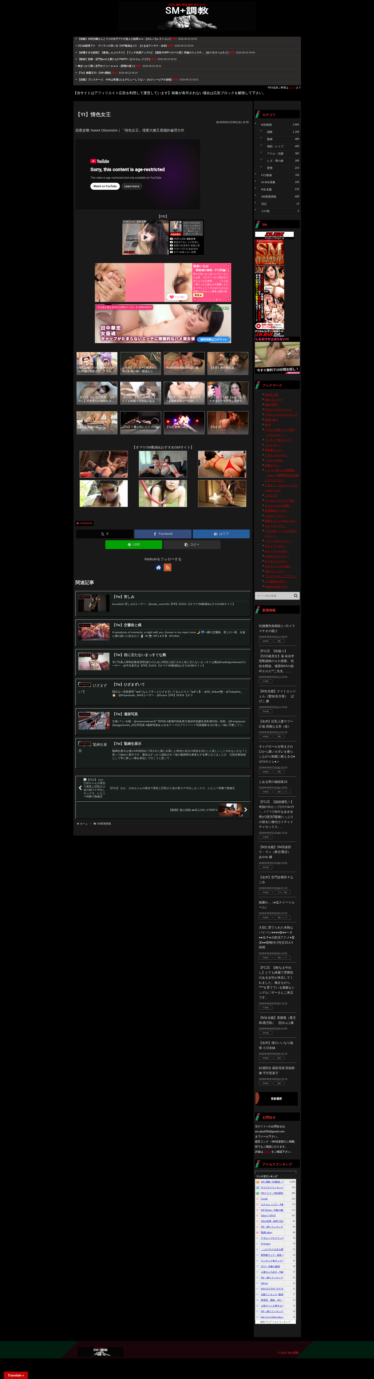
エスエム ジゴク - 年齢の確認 (276, 1204)
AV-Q (268, 424)
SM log (264, 1283)
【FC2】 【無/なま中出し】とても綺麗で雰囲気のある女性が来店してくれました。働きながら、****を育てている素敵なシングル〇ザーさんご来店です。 (277, 982)
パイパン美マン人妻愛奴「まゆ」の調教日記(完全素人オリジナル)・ (281, 475)
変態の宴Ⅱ (271, 419)
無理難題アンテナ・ (277, 510)
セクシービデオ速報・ (278, 505)
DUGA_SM (271, 394)
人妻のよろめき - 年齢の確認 (276, 1272)
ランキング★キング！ (278, 439)
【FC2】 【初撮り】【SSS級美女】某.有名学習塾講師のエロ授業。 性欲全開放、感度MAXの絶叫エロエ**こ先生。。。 (276, 661)
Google (264, 1198)
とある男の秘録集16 (273, 781)
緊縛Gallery (266, 1232)
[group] (97, 363)
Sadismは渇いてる (276, 586)
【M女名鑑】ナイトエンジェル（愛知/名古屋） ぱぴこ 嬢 (277, 696)
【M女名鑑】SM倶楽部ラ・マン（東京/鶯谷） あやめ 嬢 (276, 852)
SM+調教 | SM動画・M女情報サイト (280, 1181)
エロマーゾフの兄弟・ (278, 566)
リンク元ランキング (266, 1176)
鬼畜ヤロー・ (273, 465)
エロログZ (271, 495)
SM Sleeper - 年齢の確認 (273, 1210)
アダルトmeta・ (275, 460)
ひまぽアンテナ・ (276, 515)
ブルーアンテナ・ (276, 525)
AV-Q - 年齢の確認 (270, 1266)
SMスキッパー (273, 399)
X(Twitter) (266, 1243)
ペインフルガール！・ (278, 540)
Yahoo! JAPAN (268, 1215)
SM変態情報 (85, 523)
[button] (192, 544)
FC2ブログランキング (278, 409)
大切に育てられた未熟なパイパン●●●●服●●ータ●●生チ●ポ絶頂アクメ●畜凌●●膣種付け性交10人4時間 (277, 937)
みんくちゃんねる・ (277, 551)
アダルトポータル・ (277, 455)
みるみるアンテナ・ (277, 556)
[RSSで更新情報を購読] (167, 567)
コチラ (292, 87)
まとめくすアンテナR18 (279, 500)
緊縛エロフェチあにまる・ (281, 520)
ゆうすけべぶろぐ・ (277, 561)
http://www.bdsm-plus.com (273, 1317)
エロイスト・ (273, 445)
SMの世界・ (272, 404)
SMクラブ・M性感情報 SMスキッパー (281, 1193)
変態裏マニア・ (274, 450)
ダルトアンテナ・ (276, 545)
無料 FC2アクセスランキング (275, 1322)
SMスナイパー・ (275, 571)
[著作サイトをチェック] (158, 567)
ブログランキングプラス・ (281, 576)
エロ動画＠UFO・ (276, 581)
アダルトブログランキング (281, 414)
